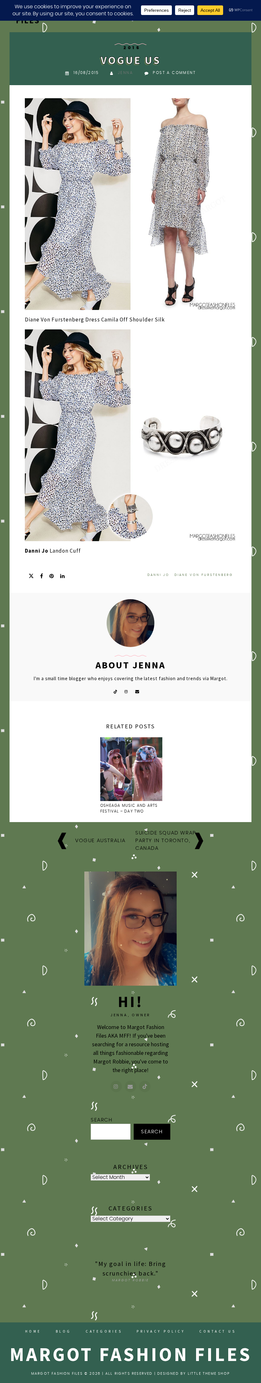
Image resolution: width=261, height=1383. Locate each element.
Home (33, 1331)
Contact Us (217, 1331)
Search (102, 1119)
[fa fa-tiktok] (115, 691)
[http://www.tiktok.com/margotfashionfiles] (145, 1086)
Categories (104, 1331)
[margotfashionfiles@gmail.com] (130, 1086)
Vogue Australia (100, 840)
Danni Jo (36, 550)
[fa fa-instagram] (126, 691)
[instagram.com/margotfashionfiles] (116, 1086)
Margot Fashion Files (131, 1354)
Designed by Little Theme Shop (193, 1373)
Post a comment (174, 73)
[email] (137, 691)
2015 (132, 48)
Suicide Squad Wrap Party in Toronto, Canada (165, 840)
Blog (63, 1331)
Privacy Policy (161, 1331)
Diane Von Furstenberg (203, 575)
